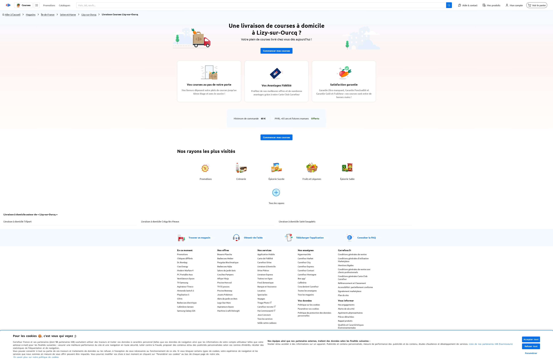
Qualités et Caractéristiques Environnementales (351, 326)
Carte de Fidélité (265, 258)
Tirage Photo (263, 302)
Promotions (182, 254)
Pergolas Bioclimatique (227, 262)
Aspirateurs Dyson (225, 306)
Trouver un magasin (199, 237)
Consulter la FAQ (366, 237)
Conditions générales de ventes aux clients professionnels (354, 270)
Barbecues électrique (187, 302)
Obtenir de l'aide (253, 237)
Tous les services (264, 318)
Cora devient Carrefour (308, 286)
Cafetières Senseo (185, 306)
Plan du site (343, 295)
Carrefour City (304, 262)
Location (261, 290)
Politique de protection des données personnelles (314, 314)
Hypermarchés (304, 254)
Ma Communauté (265, 310)
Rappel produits (345, 320)
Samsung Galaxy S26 (186, 310)
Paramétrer (531, 353)
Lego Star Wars (224, 302)
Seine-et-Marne (68, 14)
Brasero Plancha (224, 254)
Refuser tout (531, 346)
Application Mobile (266, 254)
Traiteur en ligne (264, 278)
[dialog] (276, 346)
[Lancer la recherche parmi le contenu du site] (449, 5)
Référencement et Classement (352, 283)
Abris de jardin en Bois (227, 298)
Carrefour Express (306, 266)
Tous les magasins (306, 294)
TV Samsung (182, 282)
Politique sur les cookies (309, 304)
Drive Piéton (263, 270)
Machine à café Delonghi (228, 310)
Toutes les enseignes (307, 290)
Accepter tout (531, 339)
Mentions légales (346, 265)
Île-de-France (47, 14)
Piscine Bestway (224, 290)
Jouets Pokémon (225, 294)
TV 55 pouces (223, 286)
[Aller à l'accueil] (8, 5)
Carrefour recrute (265, 306)
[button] (37, 5)
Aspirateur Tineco (185, 286)
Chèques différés (185, 258)
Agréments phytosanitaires (350, 312)
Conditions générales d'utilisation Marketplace (353, 259)
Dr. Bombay (182, 262)
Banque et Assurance (266, 286)
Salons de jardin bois (226, 270)
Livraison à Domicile (266, 266)
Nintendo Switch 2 (185, 290)
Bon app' (302, 278)
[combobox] (264, 5)
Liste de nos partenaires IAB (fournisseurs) (491, 344)
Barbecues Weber (225, 258)
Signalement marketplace (349, 291)
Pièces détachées (346, 316)
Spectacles (262, 294)
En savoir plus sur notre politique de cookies (36, 357)
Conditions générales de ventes (352, 254)
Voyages (261, 298)
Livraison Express (265, 274)
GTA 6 (179, 298)
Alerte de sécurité (346, 308)
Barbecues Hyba (224, 266)
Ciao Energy (182, 266)
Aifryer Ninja (223, 278)
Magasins (30, 14)
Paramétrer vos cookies (308, 308)
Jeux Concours (264, 314)
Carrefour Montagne (307, 274)
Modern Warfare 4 (185, 270)
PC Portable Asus (185, 274)
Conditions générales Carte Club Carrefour (352, 277)
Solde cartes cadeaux (266, 322)
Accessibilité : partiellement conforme (355, 287)
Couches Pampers (225, 274)
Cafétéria (302, 282)
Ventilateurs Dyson (185, 278)
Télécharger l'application (310, 237)
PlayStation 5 (183, 294)
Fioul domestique (265, 282)
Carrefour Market (305, 258)
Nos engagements (346, 304)
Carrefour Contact (306, 270)
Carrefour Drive (264, 262)
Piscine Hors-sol (224, 282)
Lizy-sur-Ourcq (89, 14)
